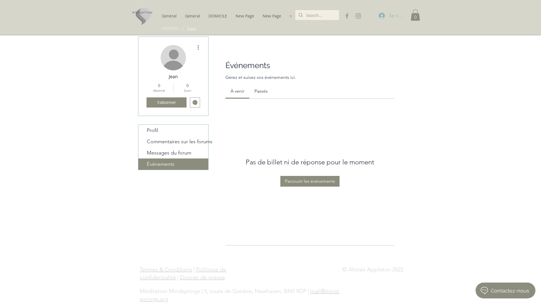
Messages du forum (169, 153)
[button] (415, 15)
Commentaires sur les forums (177, 141)
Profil (152, 130)
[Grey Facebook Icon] (347, 15)
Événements (160, 164)
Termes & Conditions (166, 269)
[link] (237, 91)
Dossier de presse (202, 277)
